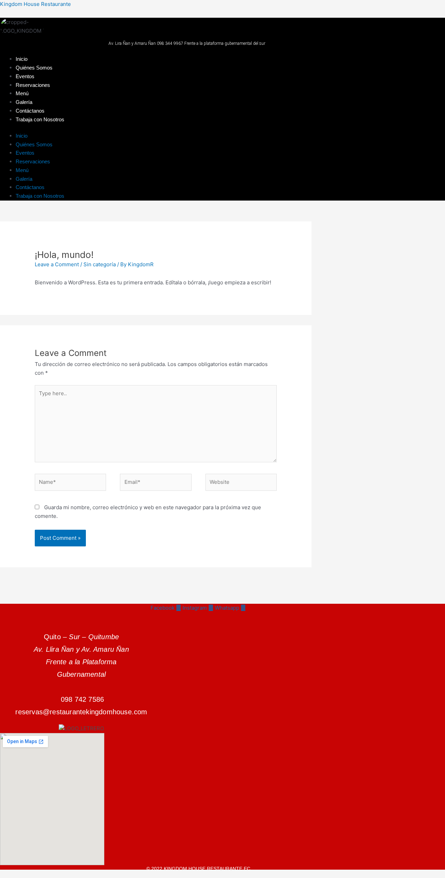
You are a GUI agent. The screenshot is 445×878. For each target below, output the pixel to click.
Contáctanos (30, 111)
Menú (22, 93)
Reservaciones (33, 85)
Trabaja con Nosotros (40, 119)
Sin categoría (99, 264)
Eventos (25, 76)
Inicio (21, 59)
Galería (24, 102)
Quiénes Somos (34, 68)
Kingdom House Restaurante (35, 4)
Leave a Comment (57, 264)
